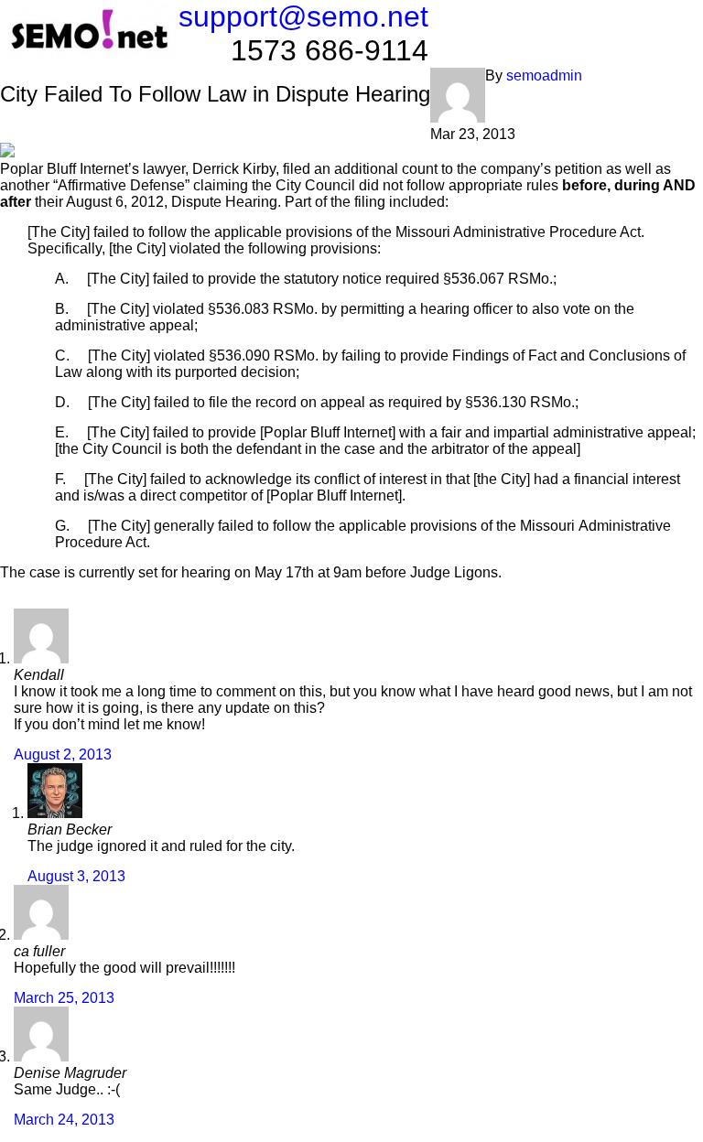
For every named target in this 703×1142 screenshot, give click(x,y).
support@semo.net (303, 16)
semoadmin (544, 75)
